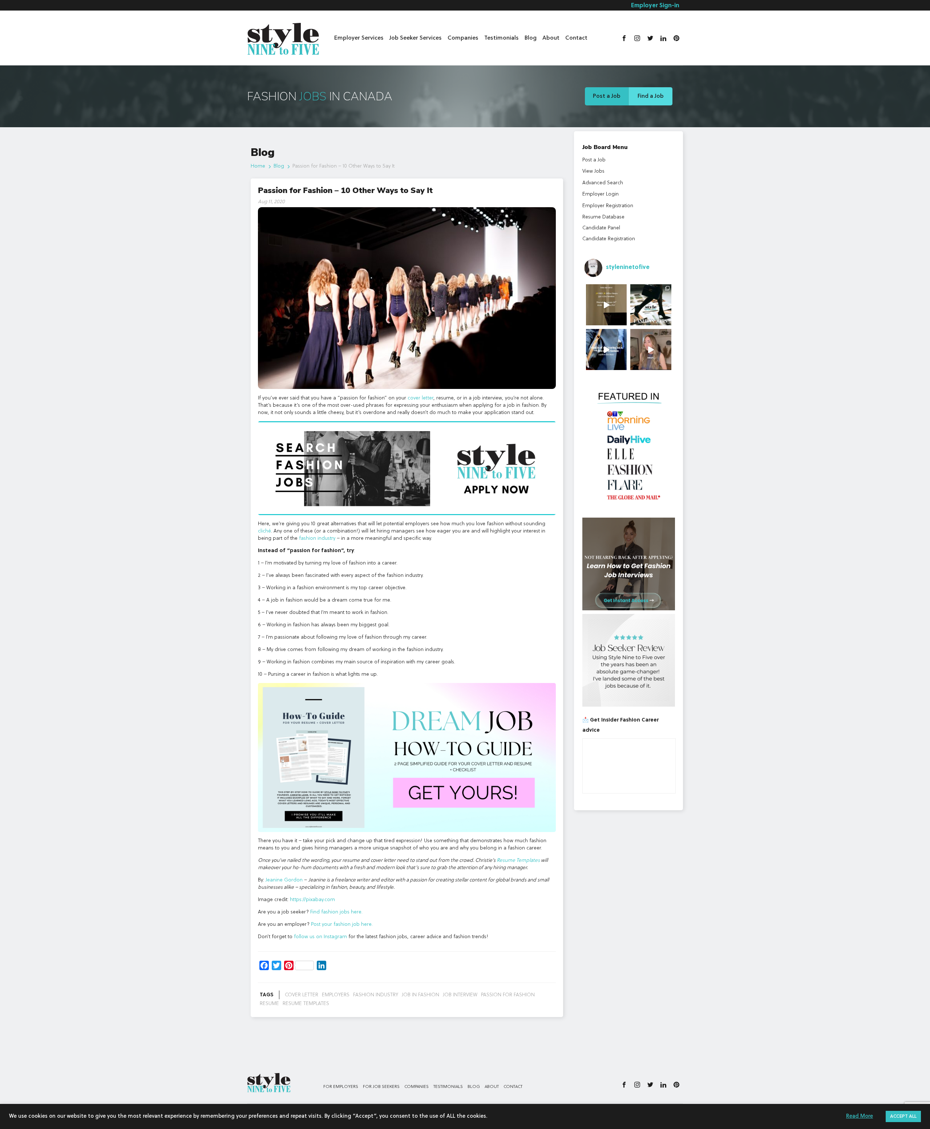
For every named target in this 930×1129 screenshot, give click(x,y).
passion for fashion (508, 994)
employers (335, 994)
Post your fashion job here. (342, 924)
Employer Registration (607, 205)
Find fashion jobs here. (336, 912)
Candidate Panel (601, 227)
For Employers (340, 1087)
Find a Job (651, 96)
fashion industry (317, 538)
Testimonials (501, 38)
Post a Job (606, 96)
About (550, 38)
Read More (859, 1116)
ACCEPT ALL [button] (903, 1116)
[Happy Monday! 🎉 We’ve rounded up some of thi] (650, 304)
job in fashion (420, 994)
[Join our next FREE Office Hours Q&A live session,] (606, 304)
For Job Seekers (381, 1087)
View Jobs (593, 171)
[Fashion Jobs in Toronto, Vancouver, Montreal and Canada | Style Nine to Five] (283, 37)
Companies (463, 38)
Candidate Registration (608, 238)
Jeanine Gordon (284, 880)
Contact (576, 38)
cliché (264, 531)
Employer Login (600, 194)
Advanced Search (602, 182)
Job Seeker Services (415, 38)
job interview (460, 994)
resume (269, 1003)
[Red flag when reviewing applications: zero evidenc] (650, 349)
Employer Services (359, 38)
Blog (531, 38)
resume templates (306, 1003)
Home (258, 166)
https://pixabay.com (311, 899)
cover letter (420, 398)
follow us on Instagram (321, 936)
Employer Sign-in (655, 6)
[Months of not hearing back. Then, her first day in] (606, 349)
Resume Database (603, 217)
